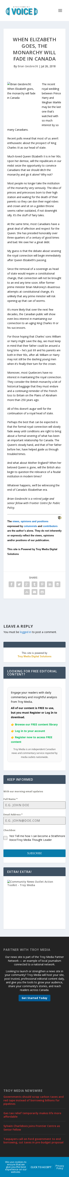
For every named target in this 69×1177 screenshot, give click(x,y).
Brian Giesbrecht (28, 66)
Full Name (10, 799)
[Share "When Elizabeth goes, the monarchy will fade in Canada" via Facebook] (11, 584)
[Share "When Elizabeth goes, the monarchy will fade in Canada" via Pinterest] (42, 584)
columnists (30, 526)
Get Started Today (34, 998)
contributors (50, 526)
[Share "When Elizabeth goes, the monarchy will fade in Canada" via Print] (42, 592)
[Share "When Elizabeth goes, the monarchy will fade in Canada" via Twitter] (19, 584)
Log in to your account (30, 731)
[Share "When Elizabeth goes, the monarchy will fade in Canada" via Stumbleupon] (27, 592)
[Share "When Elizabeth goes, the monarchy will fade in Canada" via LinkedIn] (50, 584)
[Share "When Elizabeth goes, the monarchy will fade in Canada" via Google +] (27, 584)
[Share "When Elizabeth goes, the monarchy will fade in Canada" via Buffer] (57, 584)
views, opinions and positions (30, 521)
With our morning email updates (23, 791)
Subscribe (34, 853)
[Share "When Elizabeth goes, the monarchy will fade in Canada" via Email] (34, 592)
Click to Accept (41, 1167)
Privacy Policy (60, 1167)
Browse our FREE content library (36, 724)
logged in (25, 632)
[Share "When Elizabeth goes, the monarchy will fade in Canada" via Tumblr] (34, 584)
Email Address (13, 814)
